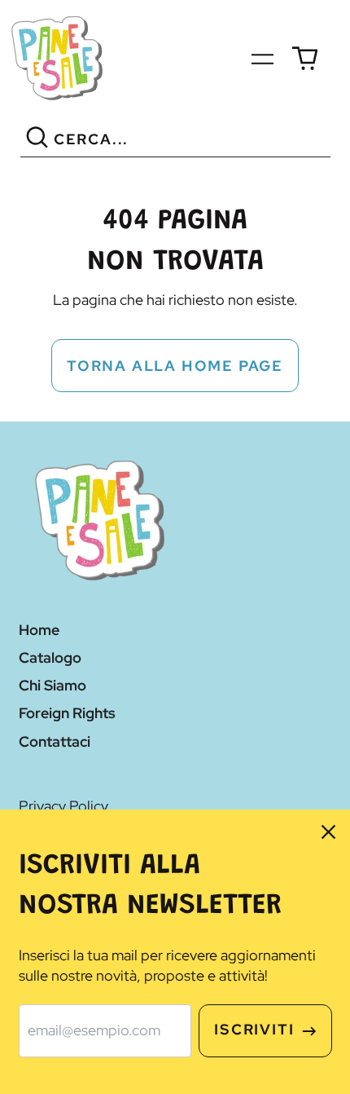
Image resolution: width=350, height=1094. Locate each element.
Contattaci (54, 741)
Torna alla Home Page (175, 365)
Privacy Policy (63, 805)
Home (39, 629)
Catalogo (50, 657)
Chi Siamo (52, 685)
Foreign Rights (67, 713)
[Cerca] (37, 140)
